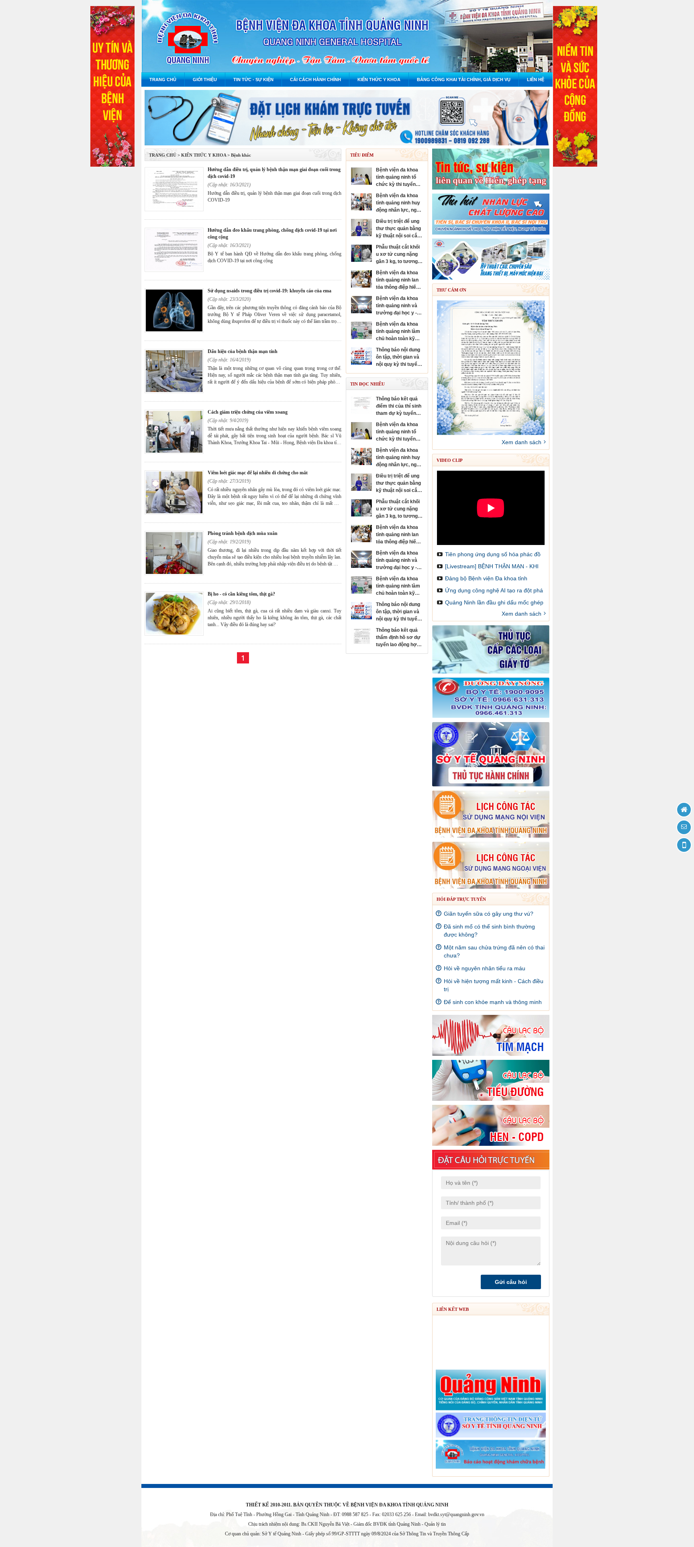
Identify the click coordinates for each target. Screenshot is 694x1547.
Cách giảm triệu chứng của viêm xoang (248, 412)
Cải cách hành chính (315, 79)
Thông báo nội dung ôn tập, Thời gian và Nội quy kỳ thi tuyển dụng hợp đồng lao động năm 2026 (398, 357)
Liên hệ (535, 79)
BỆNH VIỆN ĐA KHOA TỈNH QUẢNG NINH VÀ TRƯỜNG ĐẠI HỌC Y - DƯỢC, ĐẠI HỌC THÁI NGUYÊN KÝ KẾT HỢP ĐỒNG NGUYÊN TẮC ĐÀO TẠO (397, 306)
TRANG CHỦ (162, 155)
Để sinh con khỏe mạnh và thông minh (493, 1002)
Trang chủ (162, 79)
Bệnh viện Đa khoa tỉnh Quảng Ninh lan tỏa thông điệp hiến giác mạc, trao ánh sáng (397, 280)
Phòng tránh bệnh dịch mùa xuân (243, 533)
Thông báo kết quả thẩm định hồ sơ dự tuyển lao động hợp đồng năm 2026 (398, 637)
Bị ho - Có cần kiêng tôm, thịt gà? (241, 594)
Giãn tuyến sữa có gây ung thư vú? (488, 913)
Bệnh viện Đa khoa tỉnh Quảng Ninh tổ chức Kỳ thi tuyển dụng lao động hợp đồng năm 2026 (397, 177)
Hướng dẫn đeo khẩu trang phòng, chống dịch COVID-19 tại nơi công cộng (272, 233)
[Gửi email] (684, 827)
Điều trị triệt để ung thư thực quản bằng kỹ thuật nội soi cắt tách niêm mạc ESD (398, 228)
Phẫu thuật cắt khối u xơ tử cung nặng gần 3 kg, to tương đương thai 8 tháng (398, 254)
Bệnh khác (241, 155)
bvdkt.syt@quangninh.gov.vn (456, 1514)
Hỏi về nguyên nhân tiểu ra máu (484, 968)
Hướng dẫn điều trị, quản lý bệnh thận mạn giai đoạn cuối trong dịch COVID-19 (274, 173)
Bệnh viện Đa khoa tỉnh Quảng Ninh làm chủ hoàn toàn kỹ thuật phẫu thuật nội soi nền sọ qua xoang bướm (398, 331)
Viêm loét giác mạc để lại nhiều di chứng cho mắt (258, 473)
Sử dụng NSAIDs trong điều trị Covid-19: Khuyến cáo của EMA (269, 291)
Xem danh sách (521, 442)
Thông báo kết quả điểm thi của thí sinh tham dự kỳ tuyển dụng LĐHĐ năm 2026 (399, 406)
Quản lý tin (435, 1524)
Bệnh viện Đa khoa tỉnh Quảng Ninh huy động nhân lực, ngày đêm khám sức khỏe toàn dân (399, 203)
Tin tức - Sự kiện (253, 79)
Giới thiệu (205, 79)
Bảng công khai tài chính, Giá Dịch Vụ (463, 79)
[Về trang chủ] (684, 809)
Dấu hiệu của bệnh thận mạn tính (243, 351)
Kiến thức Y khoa (378, 79)
